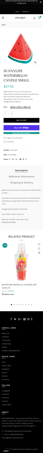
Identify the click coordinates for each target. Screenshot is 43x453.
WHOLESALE (6, 344)
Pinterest (5, 398)
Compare (10, 142)
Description (21, 170)
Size (5, 107)
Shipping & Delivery (21, 182)
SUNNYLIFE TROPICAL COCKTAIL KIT (19, 285)
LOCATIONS (6, 340)
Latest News (6, 405)
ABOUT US (5, 333)
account (34, 18)
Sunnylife (13, 150)
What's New (6, 366)
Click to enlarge (35, 62)
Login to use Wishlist (14, 138)
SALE (3, 362)
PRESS (4, 347)
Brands (5, 376)
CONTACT (5, 337)
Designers (6, 369)
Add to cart (21, 120)
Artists (4, 373)
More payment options (21, 133)
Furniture (5, 379)
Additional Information (22, 176)
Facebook (5, 394)
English (25, 12)
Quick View (39, 253)
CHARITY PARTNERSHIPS (11, 351)
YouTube (5, 401)
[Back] (4, 24)
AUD (17, 12)
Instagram (6, 391)
